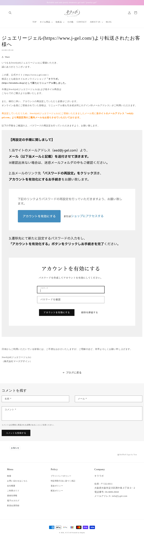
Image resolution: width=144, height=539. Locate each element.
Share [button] (7, 57)
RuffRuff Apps (125, 455)
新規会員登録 (13, 506)
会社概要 (11, 486)
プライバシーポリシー (61, 476)
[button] (10, 13)
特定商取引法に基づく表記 (63, 481)
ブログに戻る (74, 372)
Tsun (135, 455)
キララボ (68, 532)
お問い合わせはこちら (17, 481)
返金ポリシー (57, 486)
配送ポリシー (57, 491)
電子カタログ (13, 501)
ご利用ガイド (13, 491)
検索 (9, 476)
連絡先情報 (12, 496)
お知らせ (15, 448)
